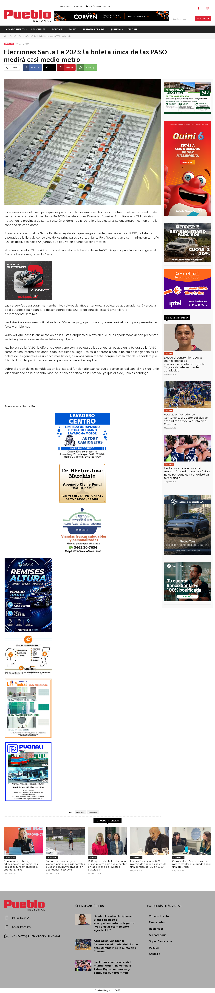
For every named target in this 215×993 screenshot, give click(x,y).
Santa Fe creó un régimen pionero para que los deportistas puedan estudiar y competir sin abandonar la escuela (65, 865)
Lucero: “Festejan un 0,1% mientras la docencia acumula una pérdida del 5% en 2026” (148, 864)
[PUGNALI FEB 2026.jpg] (82, 772)
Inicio (6, 36)
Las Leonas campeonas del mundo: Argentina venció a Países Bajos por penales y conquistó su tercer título (187, 473)
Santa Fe (13, 36)
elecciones (80, 812)
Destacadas (10, 857)
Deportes (169, 464)
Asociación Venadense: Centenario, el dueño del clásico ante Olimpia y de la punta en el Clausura (186, 419)
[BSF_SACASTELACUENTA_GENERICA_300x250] (187, 581)
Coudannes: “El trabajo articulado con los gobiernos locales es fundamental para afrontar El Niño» (21, 865)
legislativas (92, 812)
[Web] (187, 289)
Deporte (168, 354)
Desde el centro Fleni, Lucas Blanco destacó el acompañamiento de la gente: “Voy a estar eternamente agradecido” (185, 364)
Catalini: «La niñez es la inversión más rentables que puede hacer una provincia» (191, 864)
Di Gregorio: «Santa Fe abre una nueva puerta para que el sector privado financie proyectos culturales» (107, 865)
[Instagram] (207, 8)
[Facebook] (198, 8)
